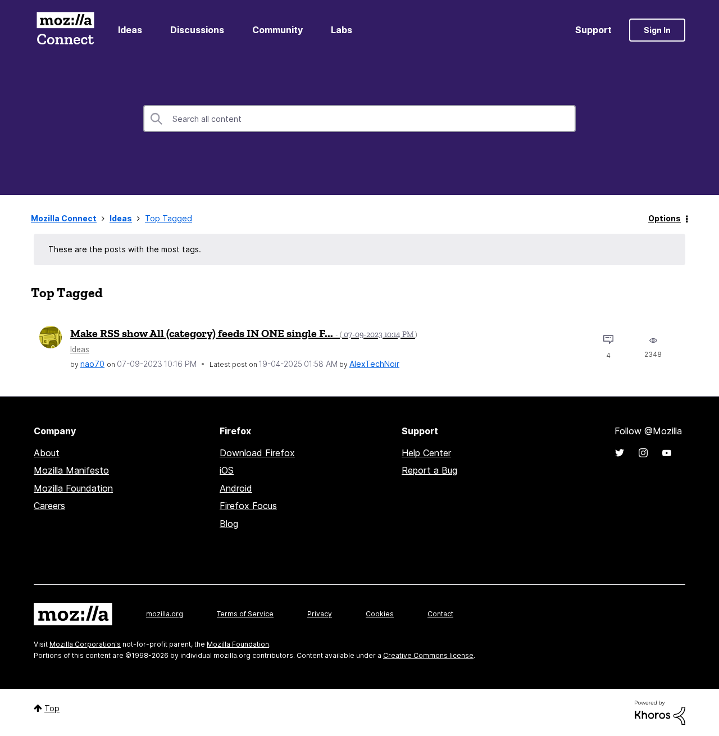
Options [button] (664, 218)
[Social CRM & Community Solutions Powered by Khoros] (660, 711)
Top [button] (52, 708)
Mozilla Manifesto (71, 470)
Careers (49, 505)
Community (277, 29)
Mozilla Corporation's (85, 644)
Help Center (426, 452)
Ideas (130, 29)
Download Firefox (257, 452)
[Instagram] (643, 453)
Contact (440, 614)
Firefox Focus (248, 505)
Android (236, 488)
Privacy (319, 614)
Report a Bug (429, 470)
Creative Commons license (428, 655)
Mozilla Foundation (73, 488)
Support (593, 29)
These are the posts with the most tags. (124, 249)
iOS (227, 470)
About (47, 452)
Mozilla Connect (65, 30)
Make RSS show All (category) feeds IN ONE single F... (243, 333)
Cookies (380, 614)
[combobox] (359, 118)
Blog (229, 523)
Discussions (197, 29)
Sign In (657, 30)
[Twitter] (620, 453)
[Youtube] (667, 453)
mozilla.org (164, 614)
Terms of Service (245, 614)
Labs (341, 29)
